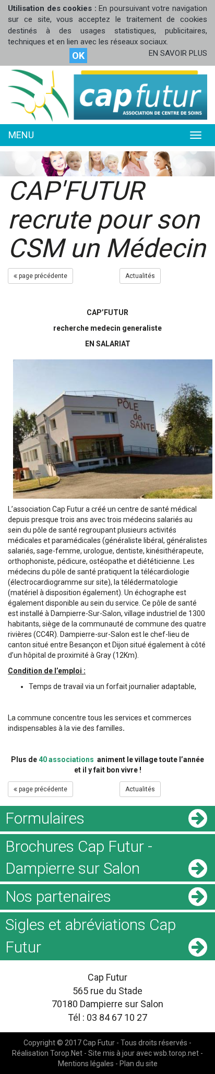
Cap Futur (99, 1043)
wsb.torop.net (176, 1053)
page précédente (42, 276)
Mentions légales (86, 1063)
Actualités (140, 276)
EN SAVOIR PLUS (178, 53)
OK (78, 55)
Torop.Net (66, 1053)
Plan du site (139, 1063)
